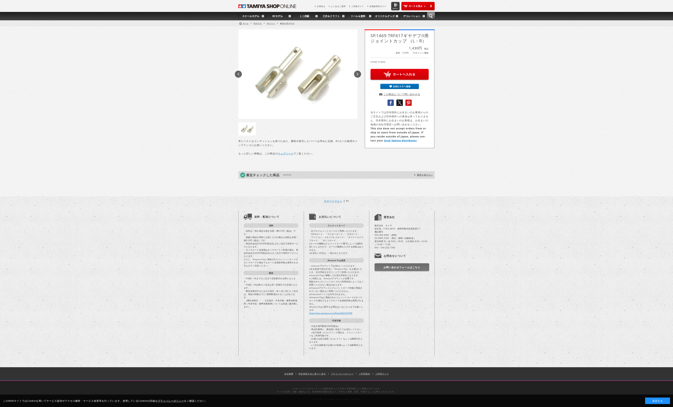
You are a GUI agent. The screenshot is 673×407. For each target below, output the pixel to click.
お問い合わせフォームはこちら (401, 267)
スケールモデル (250, 16)
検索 (431, 16)
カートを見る (418, 6)
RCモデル (277, 16)
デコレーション (411, 16)
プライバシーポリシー (342, 373)
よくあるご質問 (338, 6)
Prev (238, 74)
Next (357, 74)
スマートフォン (333, 201)
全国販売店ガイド (377, 6)
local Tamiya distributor (400, 140)
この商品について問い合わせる (401, 94)
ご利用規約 (364, 373)
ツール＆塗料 (358, 16)
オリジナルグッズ (385, 16)
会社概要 (288, 373)
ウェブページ (286, 153)
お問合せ (321, 6)
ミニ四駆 (304, 16)
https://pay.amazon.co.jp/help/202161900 (330, 313)
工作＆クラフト (331, 16)
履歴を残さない (425, 174)
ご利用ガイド (357, 6)
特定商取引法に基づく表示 (312, 373)
